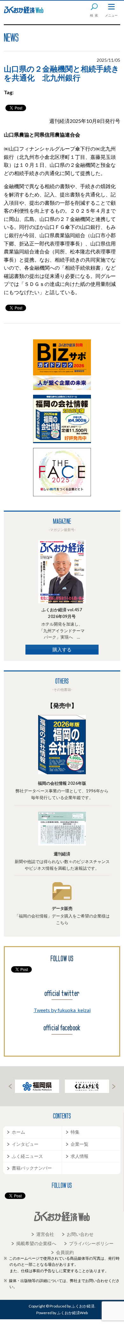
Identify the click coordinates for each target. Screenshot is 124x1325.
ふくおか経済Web (24, 9)
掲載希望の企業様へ (36, 1243)
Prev (10, 1086)
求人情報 (79, 1156)
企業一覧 (79, 1144)
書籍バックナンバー (32, 1168)
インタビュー (25, 1144)
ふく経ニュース (27, 1156)
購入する (62, 649)
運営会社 (45, 1234)
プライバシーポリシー (91, 1243)
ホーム (18, 1132)
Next (113, 1086)
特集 (75, 1132)
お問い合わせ (80, 1234)
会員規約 (65, 1252)
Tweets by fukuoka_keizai (62, 1010)
